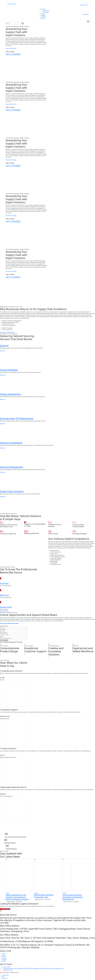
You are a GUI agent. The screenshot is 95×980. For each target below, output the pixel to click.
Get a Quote (86, 14)
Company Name (4, 626)
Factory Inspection (9, 369)
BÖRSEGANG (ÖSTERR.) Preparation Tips (44, 896)
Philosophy (46, 12)
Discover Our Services (11, 48)
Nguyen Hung (6, 607)
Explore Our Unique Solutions (7, 332)
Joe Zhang (4, 583)
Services (43, 13)
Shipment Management (11, 467)
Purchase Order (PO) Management (16, 418)
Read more (2, 350)
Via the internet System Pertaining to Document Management (72, 897)
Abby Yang (4, 595)
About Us (43, 9)
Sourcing (4, 345)
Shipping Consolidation (11, 442)
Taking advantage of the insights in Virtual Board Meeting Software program (17, 897)
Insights (43, 15)
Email (1, 636)
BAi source (2, 972)
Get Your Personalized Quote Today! (9, 623)
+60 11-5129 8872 (13, 54)
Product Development (10, 394)
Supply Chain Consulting (12, 491)
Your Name (2, 629)
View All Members (4, 611)
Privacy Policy (83, 5)
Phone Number (3, 633)
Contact (43, 18)
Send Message (4, 640)
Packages (43, 17)
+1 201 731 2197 (11, 4)
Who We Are (46, 10)
